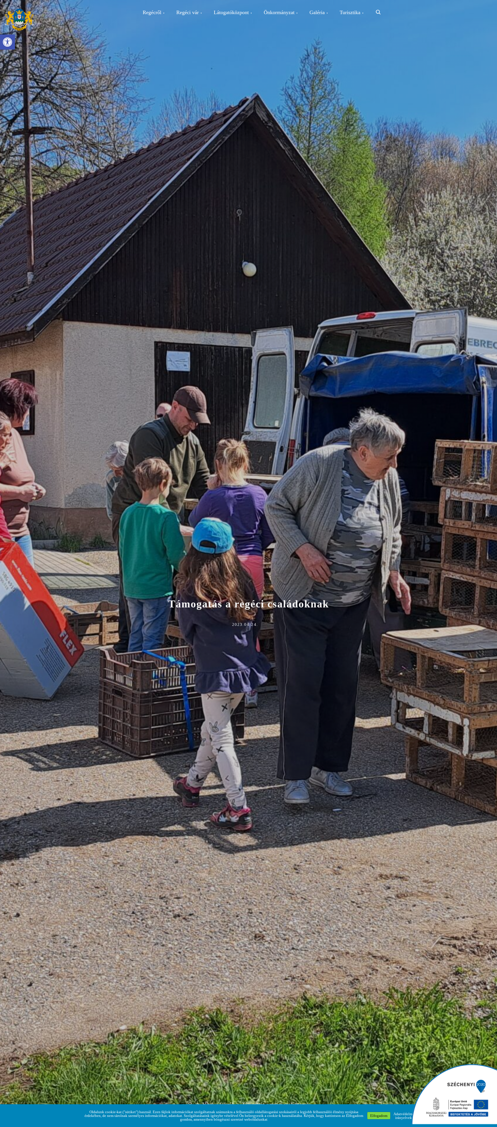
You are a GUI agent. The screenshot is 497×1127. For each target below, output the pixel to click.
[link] (7, 42)
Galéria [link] (317, 12)
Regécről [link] (152, 12)
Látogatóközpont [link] (231, 12)
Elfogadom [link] (378, 1115)
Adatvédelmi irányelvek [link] (403, 1116)
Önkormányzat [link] (279, 12)
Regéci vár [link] (187, 12)
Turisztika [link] (350, 12)
